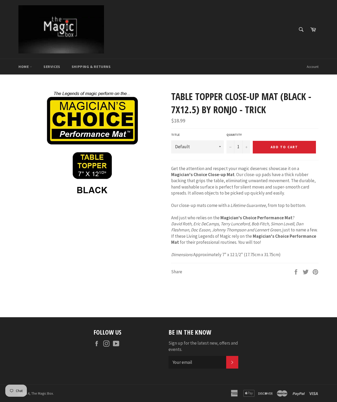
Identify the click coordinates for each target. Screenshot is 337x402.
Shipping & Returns (91, 66)
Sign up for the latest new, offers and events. (203, 346)
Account (313, 66)
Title (175, 135)
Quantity (234, 135)
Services (51, 66)
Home (24, 66)
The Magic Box (42, 393)
